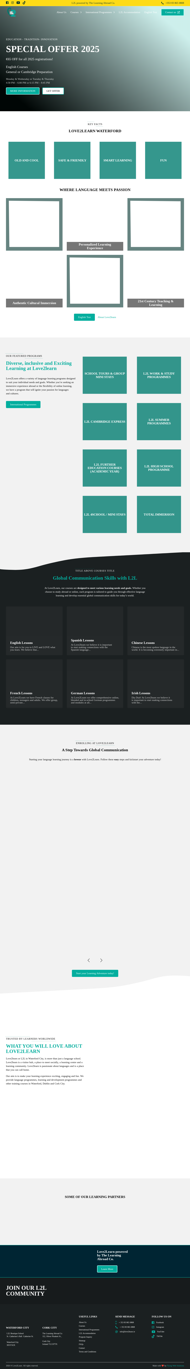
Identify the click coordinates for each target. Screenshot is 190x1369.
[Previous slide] (89, 960)
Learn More (107, 1269)
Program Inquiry (85, 1337)
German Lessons (83, 693)
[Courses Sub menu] (81, 12)
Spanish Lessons (82, 640)
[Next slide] (101, 960)
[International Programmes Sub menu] (114, 12)
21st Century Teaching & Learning (156, 303)
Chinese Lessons (143, 643)
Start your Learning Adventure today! (95, 973)
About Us (61, 12)
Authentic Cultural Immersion (34, 303)
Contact (82, 1348)
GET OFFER (53, 91)
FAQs (81, 1344)
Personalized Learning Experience (95, 246)
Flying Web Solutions (175, 1366)
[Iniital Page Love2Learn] (11, 12)
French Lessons (21, 693)
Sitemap (82, 1341)
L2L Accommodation (129, 12)
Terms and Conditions (87, 1352)
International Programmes (99, 12)
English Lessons (21, 643)
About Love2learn (107, 317)
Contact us (170, 12)
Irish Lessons (141, 693)
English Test (150, 12)
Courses (75, 12)
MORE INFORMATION (22, 91)
